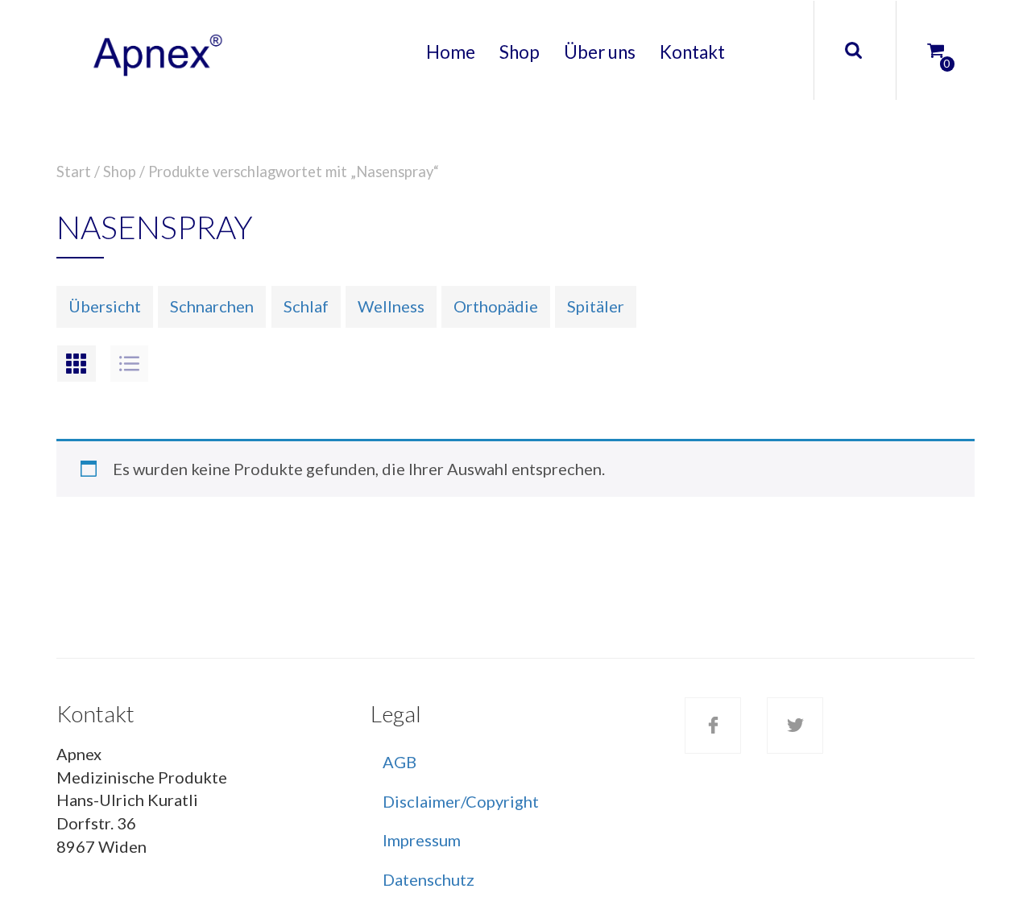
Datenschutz (428, 879)
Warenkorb (923, 36)
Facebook (713, 725)
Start (73, 171)
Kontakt (692, 52)
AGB (399, 761)
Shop (519, 52)
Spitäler (595, 306)
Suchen (853, 50)
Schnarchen (212, 306)
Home (450, 52)
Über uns (600, 52)
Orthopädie (495, 306)
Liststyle (129, 363)
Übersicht (104, 306)
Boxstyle (76, 363)
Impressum (422, 840)
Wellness (391, 306)
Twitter (795, 725)
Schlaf (306, 306)
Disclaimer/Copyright (461, 801)
